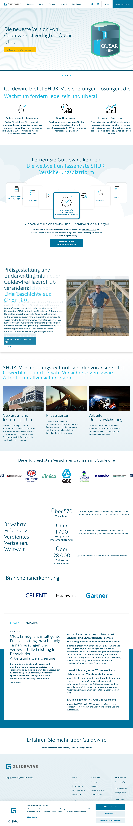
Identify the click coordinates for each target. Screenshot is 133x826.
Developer (95, 782)
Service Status (77, 801)
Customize (109, 814)
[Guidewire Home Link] (22, 766)
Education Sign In (121, 788)
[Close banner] (130, 804)
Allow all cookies (110, 807)
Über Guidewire (77, 4)
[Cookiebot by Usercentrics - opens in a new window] (13, 822)
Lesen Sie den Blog (97, 663)
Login (108, 4)
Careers (74, 778)
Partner (52, 4)
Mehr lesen (15, 682)
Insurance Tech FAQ (98, 790)
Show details (32, 817)
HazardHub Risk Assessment (96, 795)
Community (95, 778)
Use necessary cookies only (110, 820)
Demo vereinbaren (122, 4)
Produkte (30, 4)
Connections (76, 782)
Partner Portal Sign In (119, 800)
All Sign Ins (122, 778)
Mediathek (63, 4)
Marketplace (76, 794)
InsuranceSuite (89, 229)
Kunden (42, 4)
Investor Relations (78, 790)
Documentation (77, 786)
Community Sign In (120, 783)
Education (94, 786)
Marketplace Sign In (120, 794)
